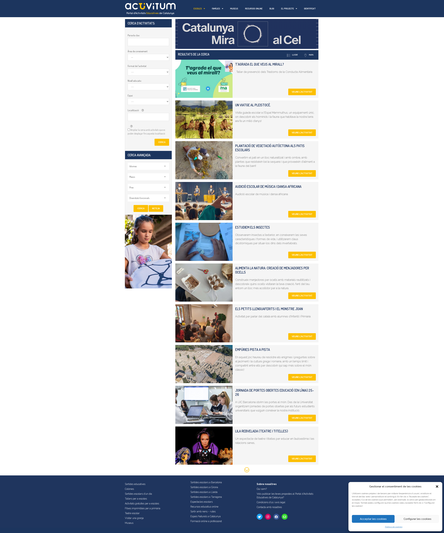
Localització (133, 110)
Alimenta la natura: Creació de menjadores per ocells (272, 270)
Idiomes (133, 166)
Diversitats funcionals (139, 198)
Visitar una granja (134, 518)
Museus (234, 8)
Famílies (216, 8)
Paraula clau (134, 35)
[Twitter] (260, 517)
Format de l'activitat (137, 66)
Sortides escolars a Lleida (203, 492)
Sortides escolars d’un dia (138, 493)
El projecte (287, 8)
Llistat (295, 55)
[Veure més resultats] (246, 470)
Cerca (161, 142)
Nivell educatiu (134, 80)
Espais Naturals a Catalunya (205, 516)
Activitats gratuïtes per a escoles (142, 503)
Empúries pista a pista (252, 349)
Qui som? (262, 489)
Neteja (156, 208)
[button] (437, 486)
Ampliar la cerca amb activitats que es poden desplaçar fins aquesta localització (146, 131)
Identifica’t (310, 8)
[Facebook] (276, 517)
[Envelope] (285, 517)
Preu (131, 187)
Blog (272, 8)
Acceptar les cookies (373, 519)
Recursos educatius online (204, 506)
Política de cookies (393, 527)
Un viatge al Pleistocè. (253, 105)
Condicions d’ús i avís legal (271, 502)
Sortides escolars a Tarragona (206, 497)
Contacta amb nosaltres (269, 507)
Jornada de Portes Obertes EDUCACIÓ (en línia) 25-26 (274, 392)
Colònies (129, 489)
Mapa (311, 55)
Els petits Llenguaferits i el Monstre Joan (269, 308)
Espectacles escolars (201, 501)
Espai (130, 95)
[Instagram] (268, 517)
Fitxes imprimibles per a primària (142, 508)
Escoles (198, 8)
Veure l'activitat (302, 92)
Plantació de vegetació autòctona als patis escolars (270, 147)
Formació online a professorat (206, 521)
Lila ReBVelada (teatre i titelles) (261, 431)
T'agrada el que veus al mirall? (259, 64)
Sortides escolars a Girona (204, 487)
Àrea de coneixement (137, 51)
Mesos (132, 176)
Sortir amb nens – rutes (203, 511)
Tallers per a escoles (136, 498)
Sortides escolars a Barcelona (206, 482)
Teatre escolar (132, 513)
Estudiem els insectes (252, 227)
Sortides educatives (135, 484)
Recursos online (254, 8)
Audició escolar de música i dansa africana (268, 186)
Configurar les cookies (417, 519)
